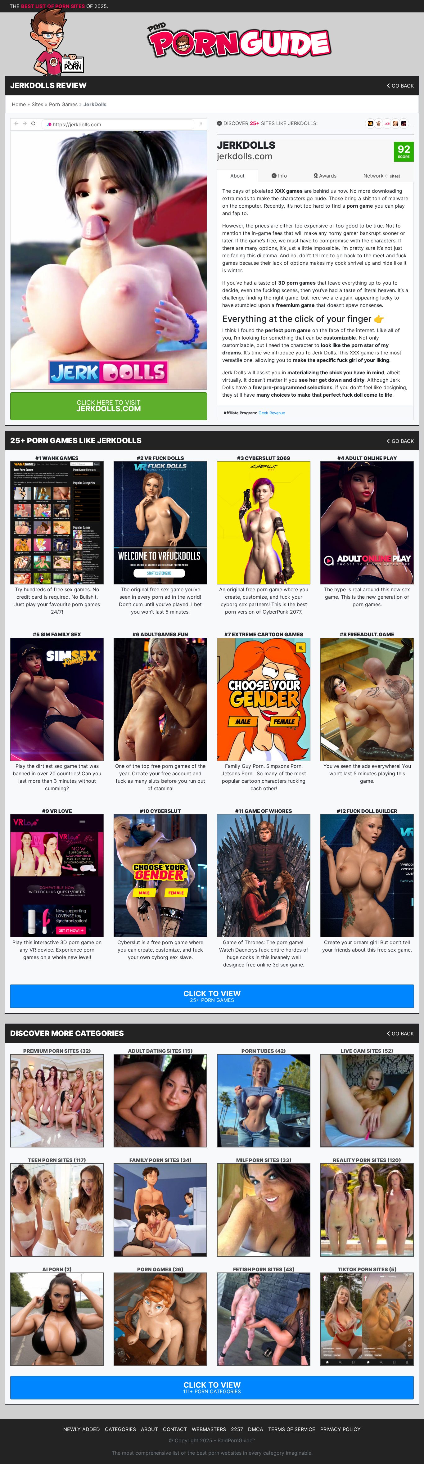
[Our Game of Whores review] (263, 875)
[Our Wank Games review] (57, 522)
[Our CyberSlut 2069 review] (263, 522)
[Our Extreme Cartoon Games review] (263, 699)
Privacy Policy (340, 1429)
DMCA (255, 1429)
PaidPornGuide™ (236, 1440)
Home (19, 104)
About (149, 1429)
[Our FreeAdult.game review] (367, 699)
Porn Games (63, 104)
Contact (175, 1429)
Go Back (403, 86)
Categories (120, 1429)
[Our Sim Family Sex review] (57, 699)
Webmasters (209, 1429)
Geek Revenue (272, 413)
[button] (108, 406)
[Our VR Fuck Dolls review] (160, 522)
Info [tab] (282, 176)
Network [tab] (381, 176)
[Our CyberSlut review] (160, 875)
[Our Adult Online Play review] (367, 522)
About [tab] (237, 176)
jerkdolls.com (85, 124)
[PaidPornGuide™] (48, 41)
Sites (37, 104)
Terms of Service (291, 1429)
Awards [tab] (327, 176)
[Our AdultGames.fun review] (160, 699)
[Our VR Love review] (57, 875)
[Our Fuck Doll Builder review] (367, 875)
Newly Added (81, 1429)
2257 (237, 1429)
